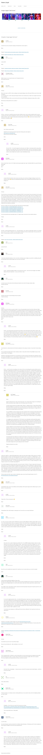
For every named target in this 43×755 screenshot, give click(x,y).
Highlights (10, 6)
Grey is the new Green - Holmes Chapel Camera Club (14, 239)
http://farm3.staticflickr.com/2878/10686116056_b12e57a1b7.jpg (12, 206)
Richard (7, 616)
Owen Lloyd (5, 2)
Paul (6, 253)
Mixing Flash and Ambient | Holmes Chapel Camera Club (14, 70)
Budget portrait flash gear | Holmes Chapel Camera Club (14, 54)
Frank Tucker (8, 716)
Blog (15, 6)
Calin (6, 564)
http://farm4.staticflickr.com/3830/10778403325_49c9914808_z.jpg (12, 208)
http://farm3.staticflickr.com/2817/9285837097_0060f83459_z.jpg (12, 210)
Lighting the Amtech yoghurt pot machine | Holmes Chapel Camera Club (17, 68)
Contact (25, 6)
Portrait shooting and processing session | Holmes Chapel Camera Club (17, 52)
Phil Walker (8, 303)
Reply (2, 48)
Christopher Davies (9, 73)
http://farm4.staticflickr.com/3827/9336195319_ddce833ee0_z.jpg (12, 209)
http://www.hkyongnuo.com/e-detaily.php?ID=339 (9, 475)
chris (6, 278)
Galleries (19, 6)
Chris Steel (7, 481)
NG (6, 676)
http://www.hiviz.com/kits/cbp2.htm (9, 133)
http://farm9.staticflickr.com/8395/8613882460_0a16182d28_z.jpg (12, 211)
